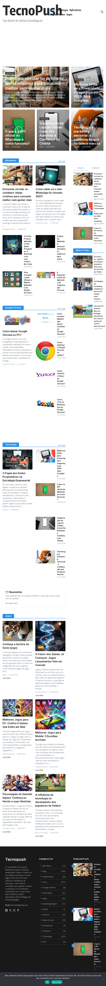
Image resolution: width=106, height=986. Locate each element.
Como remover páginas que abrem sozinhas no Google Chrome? (61, 324)
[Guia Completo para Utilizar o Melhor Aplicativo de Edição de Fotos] (12, 279)
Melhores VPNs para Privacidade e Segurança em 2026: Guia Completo (87, 92)
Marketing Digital (12, 462)
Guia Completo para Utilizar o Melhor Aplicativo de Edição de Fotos (28, 282)
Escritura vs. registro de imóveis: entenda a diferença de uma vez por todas (98, 264)
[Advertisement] (53, 43)
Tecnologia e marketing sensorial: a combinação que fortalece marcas (87, 135)
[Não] (102, 979)
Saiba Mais (56, 982)
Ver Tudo (61, 308)
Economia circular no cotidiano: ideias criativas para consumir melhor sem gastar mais (35, 83)
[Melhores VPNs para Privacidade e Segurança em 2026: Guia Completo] (45, 456)
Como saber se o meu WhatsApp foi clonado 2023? (49, 193)
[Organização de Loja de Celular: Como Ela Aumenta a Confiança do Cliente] (45, 523)
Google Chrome (57, 14)
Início (51, 10)
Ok (47, 982)
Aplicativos (75, 10)
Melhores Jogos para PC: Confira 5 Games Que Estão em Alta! (15, 723)
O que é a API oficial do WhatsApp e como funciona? (17, 137)
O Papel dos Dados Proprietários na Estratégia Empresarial (17, 477)
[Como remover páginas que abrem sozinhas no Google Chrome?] (45, 318)
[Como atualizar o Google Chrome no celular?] (45, 351)
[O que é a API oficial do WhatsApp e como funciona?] (45, 489)
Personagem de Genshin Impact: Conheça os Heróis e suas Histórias (17, 798)
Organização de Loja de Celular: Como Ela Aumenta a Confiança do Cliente (51, 133)
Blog (7, 459)
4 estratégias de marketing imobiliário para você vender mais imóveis (98, 289)
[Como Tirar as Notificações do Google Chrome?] (45, 403)
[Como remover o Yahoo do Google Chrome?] (45, 375)
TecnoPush (32, 10)
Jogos (69, 14)
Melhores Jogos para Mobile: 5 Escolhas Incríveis (48, 736)
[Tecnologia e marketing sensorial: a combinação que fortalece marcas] (45, 556)
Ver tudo (61, 161)
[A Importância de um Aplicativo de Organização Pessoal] (45, 275)
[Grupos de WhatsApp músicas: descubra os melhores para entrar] (45, 241)
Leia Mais (7, 678)
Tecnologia (62, 10)
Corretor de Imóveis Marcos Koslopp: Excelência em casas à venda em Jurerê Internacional (99, 316)
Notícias (24, 462)
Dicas (14, 459)
